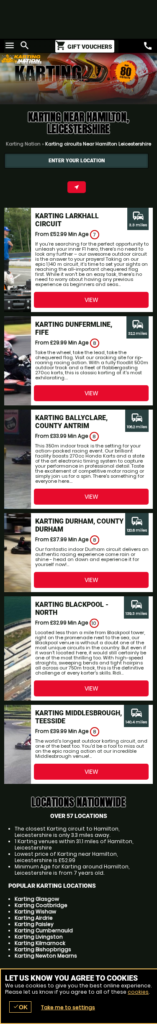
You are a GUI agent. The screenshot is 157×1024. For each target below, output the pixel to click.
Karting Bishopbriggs (43, 949)
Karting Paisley (34, 924)
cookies (138, 991)
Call (148, 46)
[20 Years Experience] (119, 79)
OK (20, 1007)
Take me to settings (68, 1007)
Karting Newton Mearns (46, 955)
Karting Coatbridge (41, 905)
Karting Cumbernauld (44, 930)
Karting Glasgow (37, 898)
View (91, 300)
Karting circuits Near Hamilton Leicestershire (98, 143)
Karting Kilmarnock (40, 943)
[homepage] (63, 58)
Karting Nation (23, 143)
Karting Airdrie (34, 917)
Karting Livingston (39, 936)
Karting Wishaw (35, 911)
